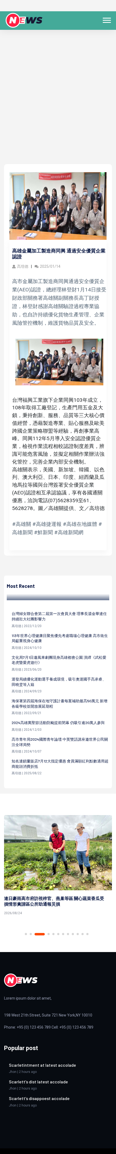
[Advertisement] (58, 103)
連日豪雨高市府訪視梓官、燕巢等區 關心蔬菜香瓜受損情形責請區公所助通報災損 (54, 901)
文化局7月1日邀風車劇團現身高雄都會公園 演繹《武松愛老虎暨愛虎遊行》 (59, 660)
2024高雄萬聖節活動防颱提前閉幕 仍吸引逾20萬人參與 (58, 722)
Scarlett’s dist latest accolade (38, 1081)
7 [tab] (63, 934)
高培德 (22, 266)
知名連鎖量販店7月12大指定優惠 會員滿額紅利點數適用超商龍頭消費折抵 (60, 764)
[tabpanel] (58, 866)
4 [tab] (48, 934)
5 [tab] (53, 934)
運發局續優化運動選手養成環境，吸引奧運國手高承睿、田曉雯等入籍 (59, 682)
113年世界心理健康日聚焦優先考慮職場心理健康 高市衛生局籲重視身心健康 (60, 638)
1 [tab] (26, 934)
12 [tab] (87, 934)
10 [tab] (78, 934)
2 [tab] (31, 934)
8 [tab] (68, 934)
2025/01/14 (50, 266)
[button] (106, 19)
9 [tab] (73, 934)
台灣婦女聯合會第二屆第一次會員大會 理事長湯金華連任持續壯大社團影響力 (59, 616)
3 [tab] (40, 934)
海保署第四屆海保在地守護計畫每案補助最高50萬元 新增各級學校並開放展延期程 (59, 703)
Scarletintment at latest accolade (42, 1065)
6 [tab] (58, 934)
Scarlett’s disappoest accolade (39, 1098)
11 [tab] (82, 934)
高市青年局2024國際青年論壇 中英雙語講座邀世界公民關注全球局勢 (60, 742)
